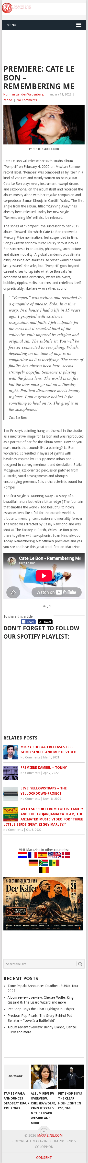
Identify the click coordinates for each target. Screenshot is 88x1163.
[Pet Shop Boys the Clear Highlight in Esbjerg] (71, 1077)
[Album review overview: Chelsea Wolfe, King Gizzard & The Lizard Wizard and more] (43, 1077)
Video (8, 100)
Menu (11, 25)
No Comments (27, 100)
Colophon (44, 1147)
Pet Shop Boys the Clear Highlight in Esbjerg (41, 1009)
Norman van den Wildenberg (23, 94)
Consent (44, 1158)
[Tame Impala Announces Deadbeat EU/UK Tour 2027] (16, 1077)
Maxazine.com (50, 1135)
